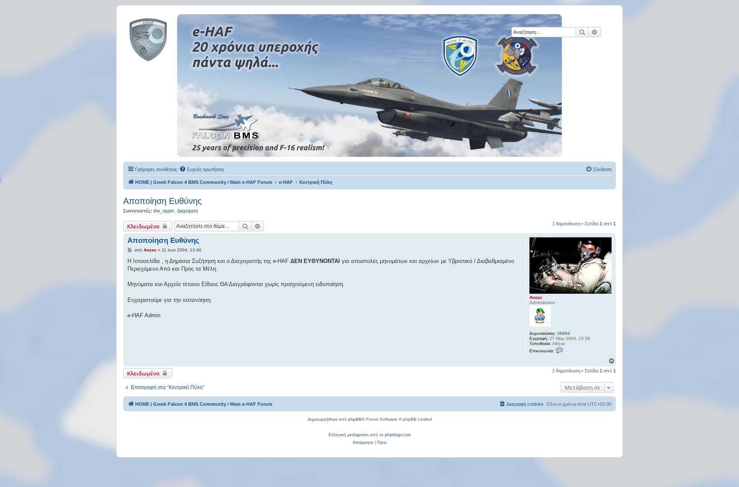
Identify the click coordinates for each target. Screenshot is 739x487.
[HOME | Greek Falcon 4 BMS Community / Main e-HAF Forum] (167, 38)
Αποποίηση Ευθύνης (162, 201)
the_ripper (164, 210)
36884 (563, 333)
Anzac (535, 297)
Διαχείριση (187, 210)
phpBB (355, 419)
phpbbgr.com (398, 434)
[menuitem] (201, 169)
